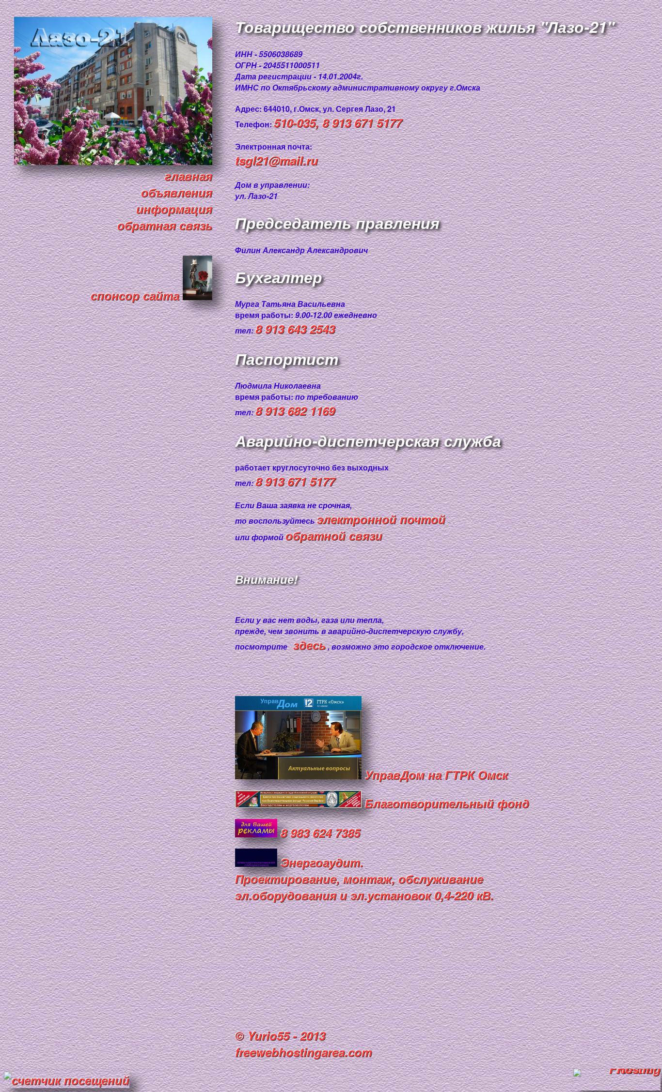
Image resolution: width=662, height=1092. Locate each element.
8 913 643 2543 (295, 328)
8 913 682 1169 (295, 410)
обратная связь (164, 225)
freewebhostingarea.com (303, 1052)
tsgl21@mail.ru (276, 160)
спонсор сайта (137, 295)
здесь (309, 645)
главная (188, 175)
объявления (176, 192)
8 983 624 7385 (318, 832)
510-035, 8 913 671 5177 (338, 122)
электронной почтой (381, 519)
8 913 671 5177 (295, 481)
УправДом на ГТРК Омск (435, 774)
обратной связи (333, 535)
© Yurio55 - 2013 (280, 1035)
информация (174, 208)
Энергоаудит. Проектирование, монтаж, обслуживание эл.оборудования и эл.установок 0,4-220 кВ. (364, 878)
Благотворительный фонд (445, 803)
